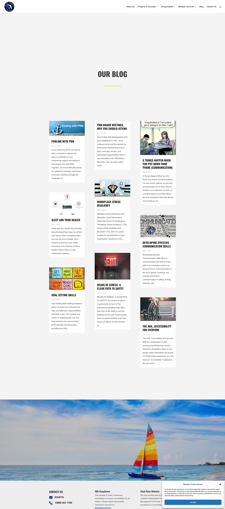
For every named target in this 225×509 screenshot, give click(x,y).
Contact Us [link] (212, 7)
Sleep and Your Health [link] (65, 220)
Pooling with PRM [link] (62, 141)
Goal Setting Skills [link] (63, 295)
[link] (9, 6)
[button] (220, 484)
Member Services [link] (186, 7)
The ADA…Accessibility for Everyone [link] (157, 328)
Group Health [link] (167, 7)
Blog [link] (202, 7)
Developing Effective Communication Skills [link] (157, 244)
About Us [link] (131, 7)
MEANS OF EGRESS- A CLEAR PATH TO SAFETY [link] (110, 287)
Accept (193, 502)
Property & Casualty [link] (147, 7)
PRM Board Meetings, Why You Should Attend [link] (112, 127)
